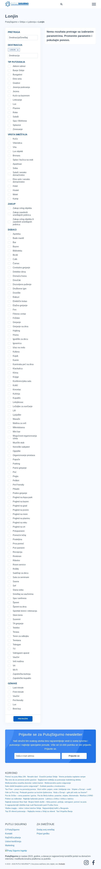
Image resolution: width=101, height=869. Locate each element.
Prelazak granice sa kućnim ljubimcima (36, 795)
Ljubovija (31, 22)
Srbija (22, 22)
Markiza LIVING (86, 798)
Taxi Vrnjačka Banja (65, 814)
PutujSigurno (11, 22)
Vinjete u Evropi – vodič (82, 792)
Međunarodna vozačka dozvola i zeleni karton (24, 786)
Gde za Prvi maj (12, 795)
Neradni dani (33, 779)
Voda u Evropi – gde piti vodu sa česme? (71, 795)
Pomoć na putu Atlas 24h (15, 779)
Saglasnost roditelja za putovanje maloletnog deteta (60, 782)
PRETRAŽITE (23, 722)
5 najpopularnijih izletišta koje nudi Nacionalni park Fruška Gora (31, 808)
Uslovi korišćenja (13, 843)
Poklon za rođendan (13, 801)
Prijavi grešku (43, 836)
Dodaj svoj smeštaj (46, 832)
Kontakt (9, 836)
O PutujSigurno (12, 832)
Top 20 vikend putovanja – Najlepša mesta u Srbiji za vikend (30, 814)
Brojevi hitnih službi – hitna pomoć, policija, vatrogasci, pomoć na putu (58, 805)
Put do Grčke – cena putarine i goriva (20, 798)
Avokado (61, 866)
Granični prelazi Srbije (49, 779)
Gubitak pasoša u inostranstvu (53, 789)
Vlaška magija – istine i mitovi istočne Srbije (23, 811)
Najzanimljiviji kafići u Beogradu (56, 811)
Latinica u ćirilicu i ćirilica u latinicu (60, 801)
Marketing (10, 847)
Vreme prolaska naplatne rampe (72, 779)
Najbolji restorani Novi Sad (16, 805)
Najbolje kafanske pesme (33, 801)
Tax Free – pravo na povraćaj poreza (20, 792)
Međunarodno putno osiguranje (58, 786)
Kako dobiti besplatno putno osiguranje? (22, 789)
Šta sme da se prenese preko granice (21, 782)
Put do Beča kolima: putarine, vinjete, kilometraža (58, 798)
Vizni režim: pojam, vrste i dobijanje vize (54, 792)
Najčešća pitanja (13, 840)
